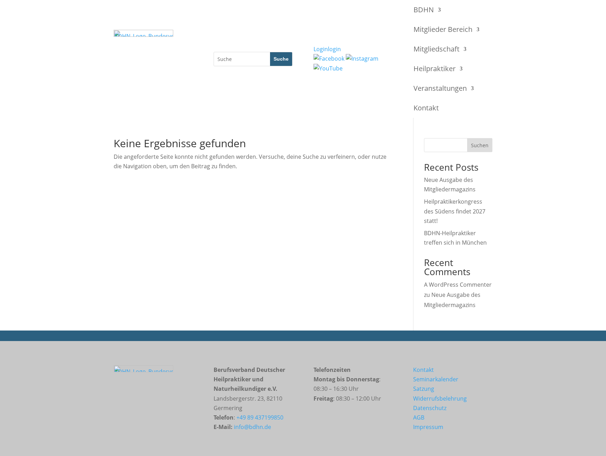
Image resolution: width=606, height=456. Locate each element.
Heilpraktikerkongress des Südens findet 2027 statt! (454, 211)
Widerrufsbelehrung (440, 398)
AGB (418, 417)
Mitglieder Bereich (442, 29)
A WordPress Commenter (458, 284)
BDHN (423, 9)
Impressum (428, 427)
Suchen (480, 145)
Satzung (423, 389)
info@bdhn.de (252, 427)
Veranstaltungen (440, 88)
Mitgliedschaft (436, 49)
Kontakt (426, 108)
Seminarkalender (435, 379)
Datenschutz (429, 408)
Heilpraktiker (434, 68)
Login (327, 49)
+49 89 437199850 (259, 417)
